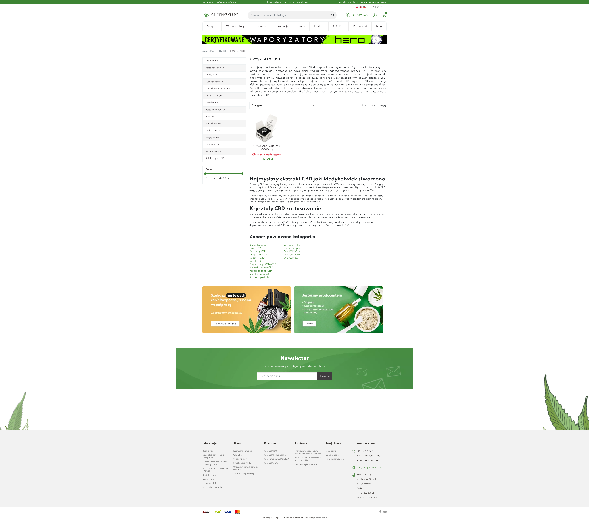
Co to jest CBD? (209, 483)
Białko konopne (213, 124)
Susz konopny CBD (215, 82)
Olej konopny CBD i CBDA (276, 459)
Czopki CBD (212, 103)
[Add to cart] (280, 165)
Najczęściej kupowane (306, 465)
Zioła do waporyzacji (243, 474)
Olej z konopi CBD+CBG (218, 89)
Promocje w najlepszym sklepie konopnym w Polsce (308, 452)
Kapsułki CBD (212, 75)
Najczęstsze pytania (212, 487)
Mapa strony (208, 479)
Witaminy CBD (213, 152)
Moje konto (331, 451)
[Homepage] (220, 15)
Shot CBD (210, 117)
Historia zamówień (335, 459)
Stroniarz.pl (321, 518)
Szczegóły (262, 165)
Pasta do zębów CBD (216, 110)
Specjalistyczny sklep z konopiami (213, 456)
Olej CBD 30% (271, 463)
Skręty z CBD (212, 138)
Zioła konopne (213, 131)
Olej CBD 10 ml (292, 251)
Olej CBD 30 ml (292, 255)
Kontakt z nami (209, 475)
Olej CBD (237, 455)
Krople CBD (212, 61)
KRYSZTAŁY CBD (214, 96)
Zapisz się (324, 376)
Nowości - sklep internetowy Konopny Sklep (308, 459)
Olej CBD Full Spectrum (275, 455)
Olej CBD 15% (270, 451)
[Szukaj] (333, 15)
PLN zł (384, 7)
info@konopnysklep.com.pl (370, 468)
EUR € (376, 7)
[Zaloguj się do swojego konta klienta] (375, 15)
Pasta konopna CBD (216, 68)
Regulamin (207, 451)
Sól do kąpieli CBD (215, 158)
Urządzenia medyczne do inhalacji (245, 468)
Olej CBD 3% (291, 258)
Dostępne (257, 105)
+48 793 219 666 (364, 451)
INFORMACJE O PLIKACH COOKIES (215, 470)
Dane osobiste (332, 455)
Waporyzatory (240, 459)
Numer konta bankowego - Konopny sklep (215, 463)
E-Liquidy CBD (213, 145)
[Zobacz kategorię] (246, 309)
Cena (209, 169)
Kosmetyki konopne (242, 451)
